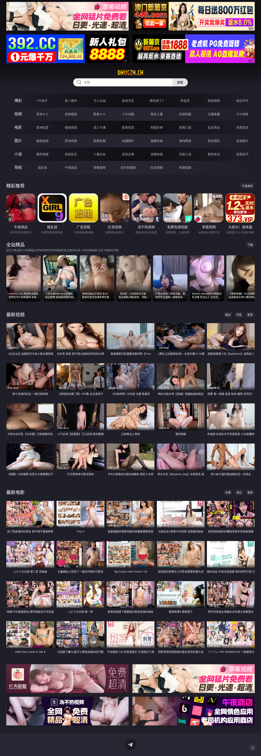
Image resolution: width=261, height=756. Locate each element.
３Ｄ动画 (128, 114)
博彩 (18, 100)
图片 (18, 140)
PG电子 (42, 101)
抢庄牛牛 (242, 101)
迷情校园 (157, 154)
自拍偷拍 (71, 114)
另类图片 (242, 141)
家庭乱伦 (71, 154)
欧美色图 (99, 141)
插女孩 (42, 167)
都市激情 (42, 154)
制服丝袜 (157, 127)
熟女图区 (214, 141)
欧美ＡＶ (99, 114)
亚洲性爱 (42, 127)
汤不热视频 (128, 167)
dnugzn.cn (130, 72)
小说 (18, 154)
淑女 (239, 492)
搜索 (180, 82)
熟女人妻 (157, 114)
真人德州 (71, 101)
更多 (250, 314)
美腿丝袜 (157, 141)
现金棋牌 (214, 101)
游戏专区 (128, 101)
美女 (228, 314)
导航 (18, 167)
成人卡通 (99, 127)
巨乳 (239, 314)
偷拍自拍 (71, 127)
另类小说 (185, 154)
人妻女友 (99, 154)
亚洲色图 (71, 141)
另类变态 (242, 127)
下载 (250, 245)
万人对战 (99, 101)
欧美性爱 (128, 127)
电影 (18, 127)
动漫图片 (128, 141)
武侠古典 (128, 154)
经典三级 (185, 127)
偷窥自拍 (42, 141)
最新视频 (15, 314)
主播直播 (214, 114)
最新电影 (15, 492)
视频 (18, 114)
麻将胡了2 (157, 101)
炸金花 (185, 101)
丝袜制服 (185, 114)
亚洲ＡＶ (42, 114)
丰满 (228, 492)
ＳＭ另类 (242, 114)
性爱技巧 (242, 154)
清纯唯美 (185, 141)
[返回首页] (252, 747)
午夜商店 (71, 167)
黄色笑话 (214, 154)
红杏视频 (157, 167)
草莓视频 (99, 167)
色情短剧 (185, 167)
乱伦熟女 (214, 127)
